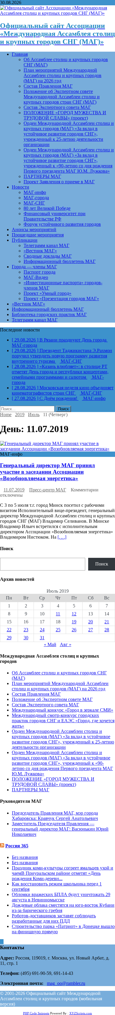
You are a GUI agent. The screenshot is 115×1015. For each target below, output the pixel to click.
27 (90, 629)
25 (58, 629)
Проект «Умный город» (47, 293)
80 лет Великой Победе (47, 208)
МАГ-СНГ (34, 202)
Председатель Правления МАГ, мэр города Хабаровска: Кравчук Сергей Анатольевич (55, 815)
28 (106, 629)
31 (42, 637)
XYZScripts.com (80, 1013)
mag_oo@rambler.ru (66, 983)
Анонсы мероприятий (34, 229)
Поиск (101, 563)
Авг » (65, 644)
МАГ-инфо (35, 192)
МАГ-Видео (36, 277)
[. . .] (62, 537)
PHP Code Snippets (36, 1013)
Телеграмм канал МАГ (46, 245)
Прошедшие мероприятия (38, 234)
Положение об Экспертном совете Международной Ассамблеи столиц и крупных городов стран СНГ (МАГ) (62, 96)
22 (9, 629)
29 (9, 637)
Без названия (25, 857)
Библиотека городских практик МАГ (49, 314)
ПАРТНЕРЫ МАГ (42, 176)
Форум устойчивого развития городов (62, 224)
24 (42, 629)
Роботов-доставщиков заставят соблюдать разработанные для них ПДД (54, 918)
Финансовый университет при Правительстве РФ (55, 216)
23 (26, 629)
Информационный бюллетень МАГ (60, 261)
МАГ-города (36, 197)
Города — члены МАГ (34, 266)
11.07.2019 (14, 489)
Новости (20, 186)
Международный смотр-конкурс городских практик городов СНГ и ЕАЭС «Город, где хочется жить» (63, 720)
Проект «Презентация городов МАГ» (61, 298)
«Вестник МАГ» (40, 250)
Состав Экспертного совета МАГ (57, 107)
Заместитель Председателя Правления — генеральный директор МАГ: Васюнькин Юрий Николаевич (60, 829)
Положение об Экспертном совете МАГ (52, 699)
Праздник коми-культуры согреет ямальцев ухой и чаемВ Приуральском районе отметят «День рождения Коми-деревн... (62, 873)
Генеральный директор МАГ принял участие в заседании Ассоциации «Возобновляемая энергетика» (47, 471)
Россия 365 (16, 845)
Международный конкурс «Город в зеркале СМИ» (62, 709)
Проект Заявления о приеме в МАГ (59, 181)
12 (74, 613)
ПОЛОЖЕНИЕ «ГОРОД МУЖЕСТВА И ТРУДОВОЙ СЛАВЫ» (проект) (65, 115)
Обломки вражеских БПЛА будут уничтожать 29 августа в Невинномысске (61, 897)
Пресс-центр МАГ (47, 489)
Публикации (24, 240)
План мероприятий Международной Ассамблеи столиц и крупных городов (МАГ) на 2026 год (62, 75)
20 (90, 621)
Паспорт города (39, 271)
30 (26, 637)
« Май (50, 644)
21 (106, 621)
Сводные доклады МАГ (48, 256)
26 (74, 629)
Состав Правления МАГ (48, 86)
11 (58, 613)
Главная (20, 54)
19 (74, 621)
